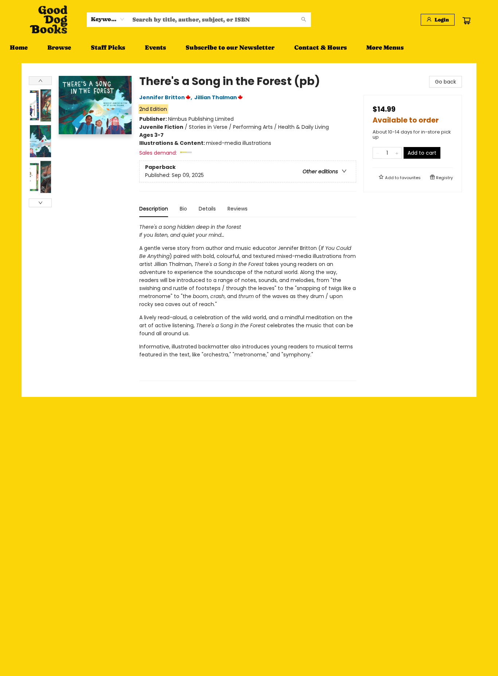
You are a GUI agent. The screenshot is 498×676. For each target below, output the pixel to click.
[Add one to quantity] (396, 153)
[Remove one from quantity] (377, 153)
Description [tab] (153, 208)
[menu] (249, 47)
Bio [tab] (183, 208)
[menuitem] (19, 47)
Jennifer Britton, (166, 97)
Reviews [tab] (237, 208)
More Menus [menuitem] (385, 47)
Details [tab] (207, 208)
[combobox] (108, 19)
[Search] (303, 19)
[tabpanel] (247, 302)
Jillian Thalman (215, 97)
